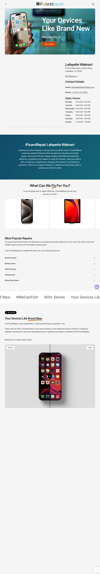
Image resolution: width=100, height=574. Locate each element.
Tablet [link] (71, 224)
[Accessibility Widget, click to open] (97, 287)
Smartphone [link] (26, 224)
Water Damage (10, 269)
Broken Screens (11, 258)
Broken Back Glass (12, 280)
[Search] (93, 4)
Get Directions (71, 76)
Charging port (10, 275)
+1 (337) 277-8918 (79, 92)
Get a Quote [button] (49, 44)
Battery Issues (10, 263)
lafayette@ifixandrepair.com (82, 87)
